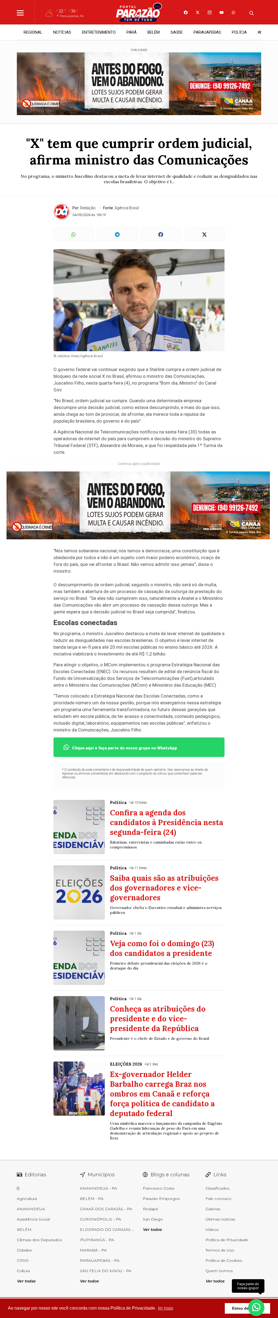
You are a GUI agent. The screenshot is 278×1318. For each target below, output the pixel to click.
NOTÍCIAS (62, 32)
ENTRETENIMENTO (99, 32)
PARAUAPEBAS (207, 32)
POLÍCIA (239, 32)
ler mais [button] (165, 1308)
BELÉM (153, 32)
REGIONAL (33, 32)
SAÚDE (176, 32)
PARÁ (132, 32)
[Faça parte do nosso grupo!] (256, 1304)
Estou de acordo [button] (247, 1308)
